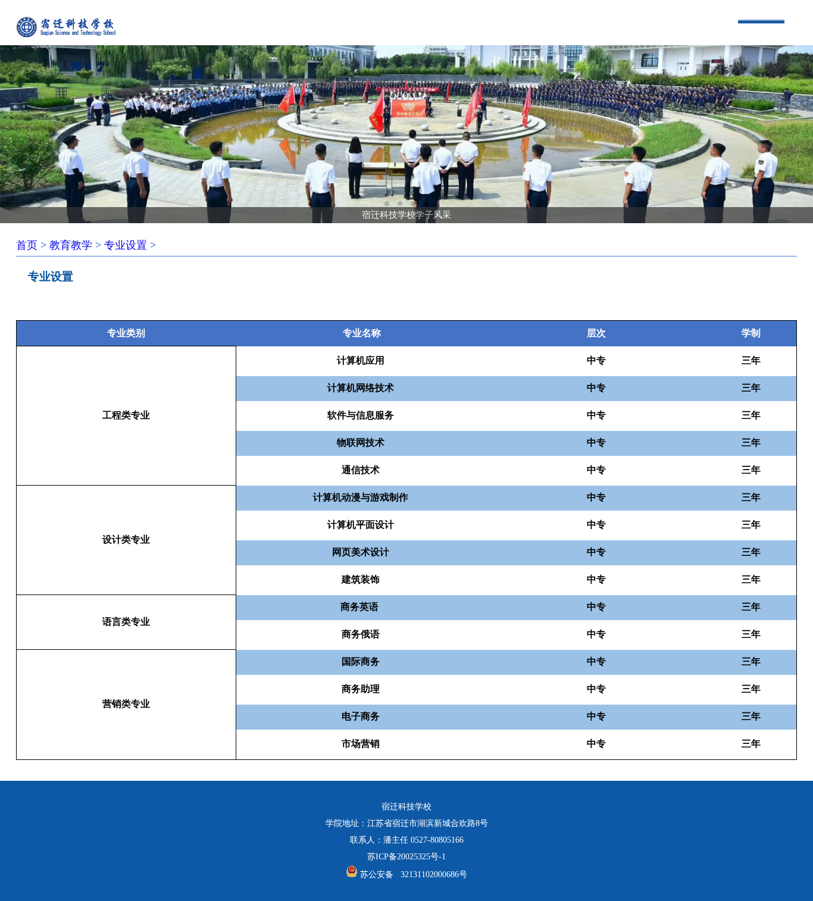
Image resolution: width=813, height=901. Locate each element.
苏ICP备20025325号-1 (406, 856)
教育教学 (70, 245)
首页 (26, 245)
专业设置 (125, 245)
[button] (386, 203)
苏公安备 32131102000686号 (413, 874)
